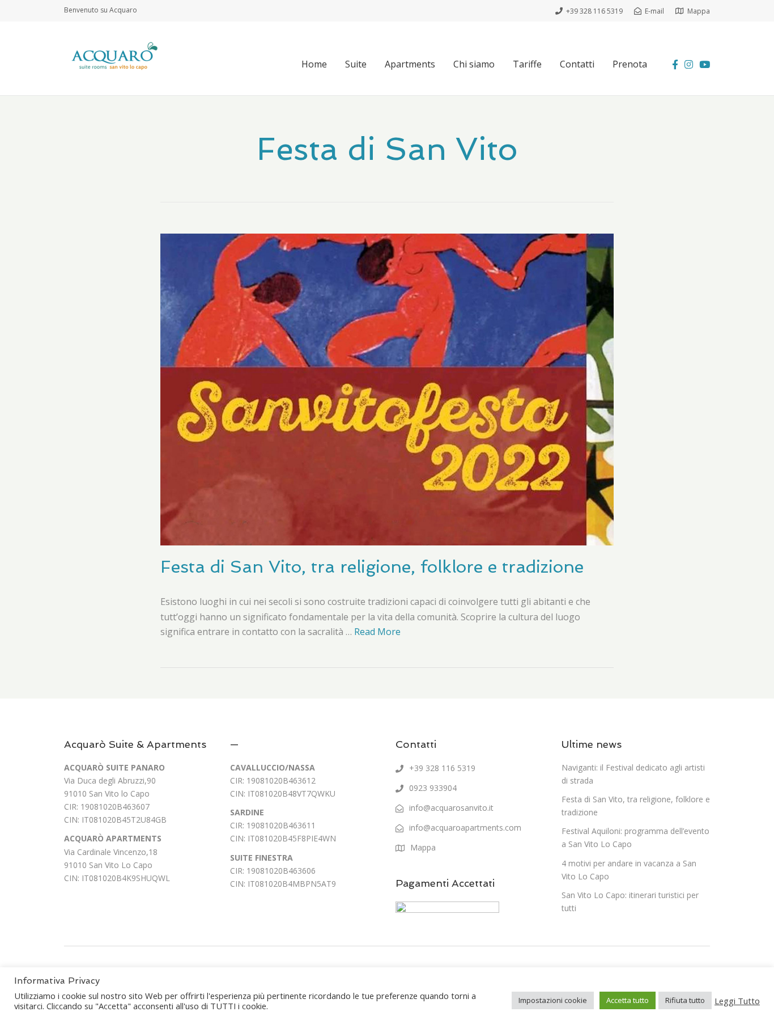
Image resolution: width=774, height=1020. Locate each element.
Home (314, 64)
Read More (377, 631)
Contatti (577, 64)
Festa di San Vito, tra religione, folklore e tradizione (372, 567)
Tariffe (527, 64)
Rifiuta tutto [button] (685, 1000)
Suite (356, 64)
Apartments (410, 64)
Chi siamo (474, 64)
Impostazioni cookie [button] (552, 1000)
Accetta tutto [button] (627, 1000)
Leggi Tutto (737, 1001)
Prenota (630, 64)
